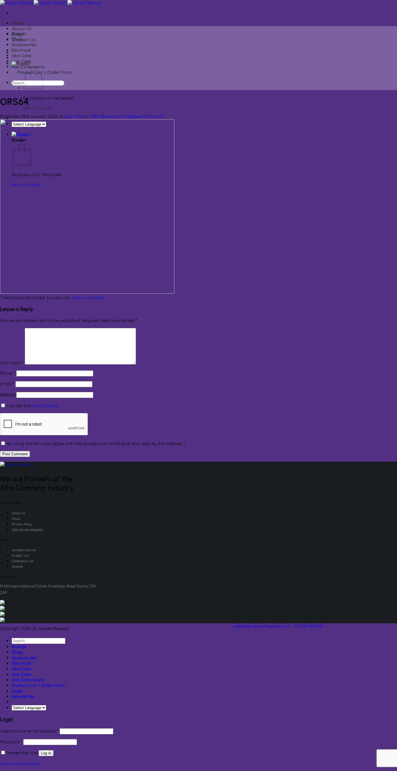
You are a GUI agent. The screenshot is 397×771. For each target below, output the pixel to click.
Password (11, 742)
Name (7, 373)
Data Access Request (27, 530)
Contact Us (24, 39)
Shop (17, 39)
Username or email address (29, 731)
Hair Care (21, 61)
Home (18, 23)
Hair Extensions (28, 680)
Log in (46, 753)
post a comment (88, 297)
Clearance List (22, 561)
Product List (20, 556)
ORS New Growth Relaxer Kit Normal (126, 116)
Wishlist (17, 567)
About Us (22, 28)
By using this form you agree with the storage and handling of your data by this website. (96, 443)
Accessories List (24, 550)
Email (7, 384)
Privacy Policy (44, 405)
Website (7, 394)
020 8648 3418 (308, 626)
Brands (19, 33)
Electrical (21, 50)
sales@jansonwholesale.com (261, 626)
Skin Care (21, 55)
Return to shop (37, 108)
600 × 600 (74, 116)
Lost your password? (20, 763)
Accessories (24, 44)
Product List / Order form (44, 72)
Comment (12, 363)
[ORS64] (87, 292)
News (16, 519)
